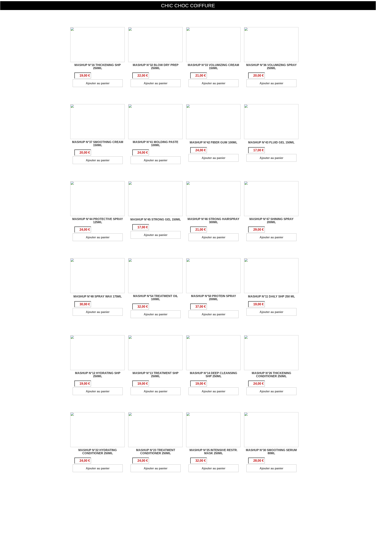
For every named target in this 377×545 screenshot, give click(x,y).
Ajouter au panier (98, 83)
